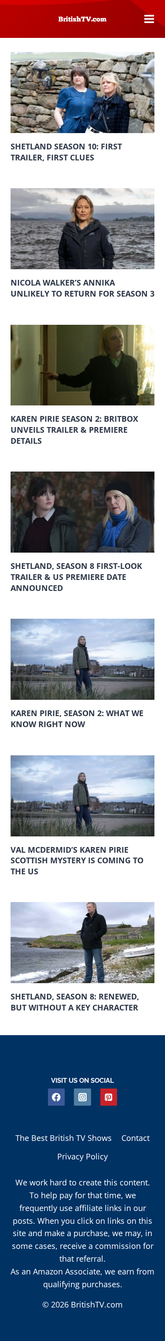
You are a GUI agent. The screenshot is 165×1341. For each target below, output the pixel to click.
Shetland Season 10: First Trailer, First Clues (66, 152)
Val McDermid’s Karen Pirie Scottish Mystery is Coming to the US (77, 860)
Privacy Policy (82, 1156)
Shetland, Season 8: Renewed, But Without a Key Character (75, 1002)
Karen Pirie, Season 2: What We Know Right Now (77, 718)
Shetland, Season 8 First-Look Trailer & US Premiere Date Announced (76, 577)
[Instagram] (82, 1097)
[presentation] (82, 92)
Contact (135, 1138)
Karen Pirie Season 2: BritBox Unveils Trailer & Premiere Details (74, 429)
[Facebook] (56, 1097)
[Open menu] (149, 19)
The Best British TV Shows (63, 1138)
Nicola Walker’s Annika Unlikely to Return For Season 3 (82, 288)
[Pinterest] (108, 1097)
